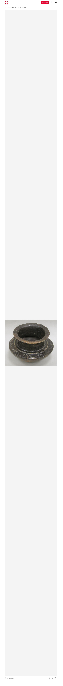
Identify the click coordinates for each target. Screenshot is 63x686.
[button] (31, 343)
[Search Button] (51, 2)
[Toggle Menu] (55, 2)
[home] (5, 7)
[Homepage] (6, 2)
